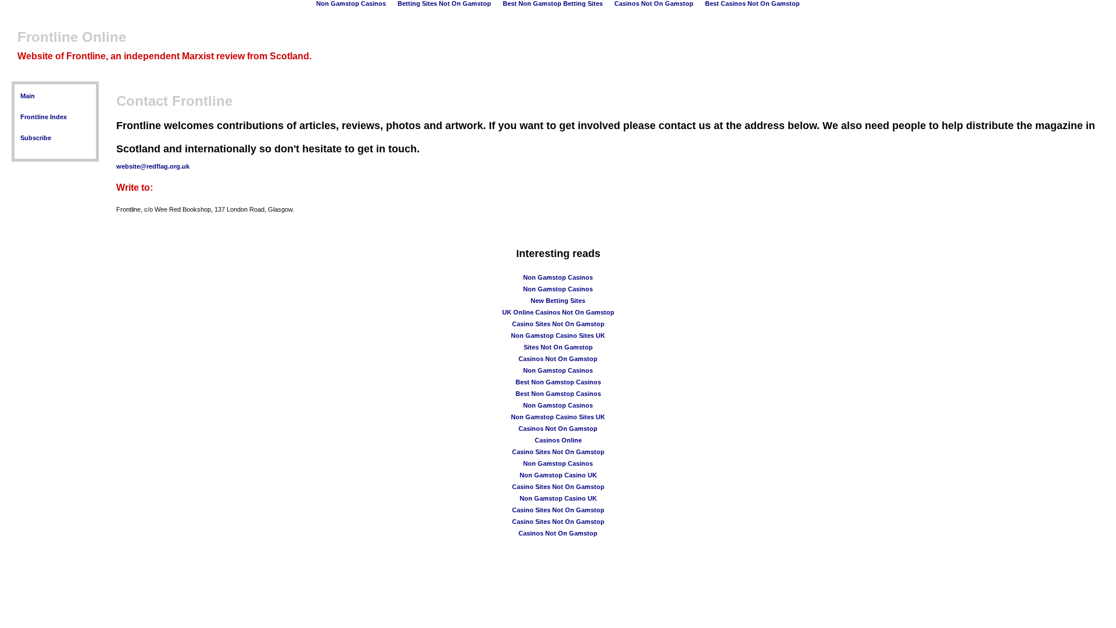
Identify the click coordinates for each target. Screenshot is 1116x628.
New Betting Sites (558, 300)
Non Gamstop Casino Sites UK (558, 335)
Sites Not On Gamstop (558, 347)
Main (27, 95)
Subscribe (35, 137)
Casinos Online (558, 440)
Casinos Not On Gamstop (558, 358)
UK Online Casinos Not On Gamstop (558, 312)
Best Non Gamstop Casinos (558, 382)
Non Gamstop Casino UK (558, 475)
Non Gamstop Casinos (558, 277)
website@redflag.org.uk (152, 166)
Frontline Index (43, 116)
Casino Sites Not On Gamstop (558, 323)
